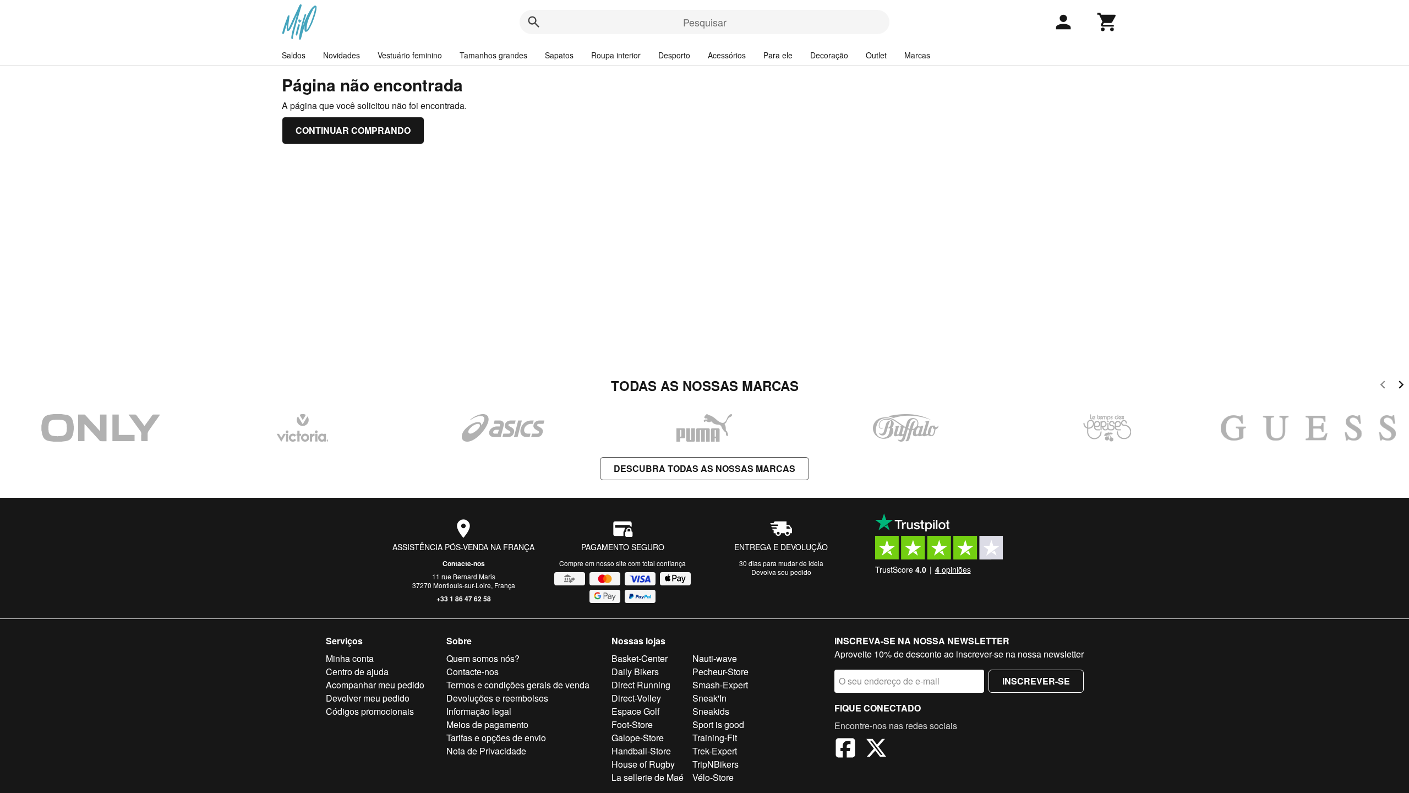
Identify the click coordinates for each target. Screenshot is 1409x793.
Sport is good (718, 724)
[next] (1401, 386)
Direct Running (640, 684)
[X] (876, 749)
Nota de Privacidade (486, 751)
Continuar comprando (353, 130)
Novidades (341, 55)
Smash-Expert (720, 684)
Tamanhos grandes (493, 55)
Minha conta (350, 658)
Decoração (829, 55)
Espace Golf (635, 711)
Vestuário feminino (410, 55)
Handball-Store (641, 751)
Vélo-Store (713, 777)
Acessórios (727, 55)
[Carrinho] (1107, 22)
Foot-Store (632, 724)
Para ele (778, 55)
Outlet (876, 55)
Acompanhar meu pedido (375, 684)
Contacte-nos (464, 563)
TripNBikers (715, 764)
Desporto (674, 55)
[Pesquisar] (534, 22)
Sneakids (710, 711)
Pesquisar (705, 22)
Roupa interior (616, 55)
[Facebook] (845, 749)
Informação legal (478, 711)
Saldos (293, 55)
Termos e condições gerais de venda (517, 684)
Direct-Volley (636, 698)
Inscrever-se (1036, 681)
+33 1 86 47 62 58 (463, 599)
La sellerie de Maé (647, 777)
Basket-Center (639, 658)
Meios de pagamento (487, 724)
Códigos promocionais (370, 711)
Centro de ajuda (357, 671)
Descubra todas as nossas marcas (704, 468)
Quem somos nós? (483, 658)
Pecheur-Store (720, 671)
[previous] (1383, 386)
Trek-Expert (714, 751)
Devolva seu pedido (781, 572)
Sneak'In (709, 698)
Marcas (917, 55)
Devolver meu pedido (367, 698)
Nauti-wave (714, 658)
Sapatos (559, 55)
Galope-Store (637, 737)
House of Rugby (643, 764)
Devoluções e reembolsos (497, 698)
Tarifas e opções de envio (496, 737)
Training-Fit (714, 737)
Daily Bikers (635, 671)
